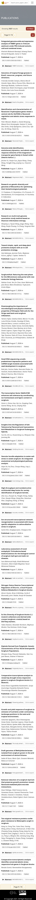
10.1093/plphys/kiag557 (11, 262)
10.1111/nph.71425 (10, 806)
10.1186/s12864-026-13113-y (13, 294)
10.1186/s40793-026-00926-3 (13, 346)
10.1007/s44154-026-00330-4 (13, 412)
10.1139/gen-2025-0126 (11, 97)
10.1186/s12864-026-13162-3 (13, 634)
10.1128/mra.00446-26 (11, 767)
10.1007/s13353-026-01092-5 (13, 60)
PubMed (26, 60)
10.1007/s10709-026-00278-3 (13, 135)
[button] (18, 66)
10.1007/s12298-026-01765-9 (13, 380)
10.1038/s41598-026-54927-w (13, 573)
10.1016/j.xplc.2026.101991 (12, 847)
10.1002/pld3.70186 (10, 444)
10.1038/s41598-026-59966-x (13, 738)
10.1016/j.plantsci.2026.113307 (13, 475)
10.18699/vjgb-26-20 (10, 203)
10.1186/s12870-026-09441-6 (13, 536)
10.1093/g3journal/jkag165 (12, 663)
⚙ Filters (30, 29)
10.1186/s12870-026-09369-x (13, 874)
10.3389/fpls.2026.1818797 (12, 172)
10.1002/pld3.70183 (10, 602)
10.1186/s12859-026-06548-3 (13, 233)
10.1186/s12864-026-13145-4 (13, 697)
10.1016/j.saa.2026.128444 (12, 507)
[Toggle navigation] (32, 3)
